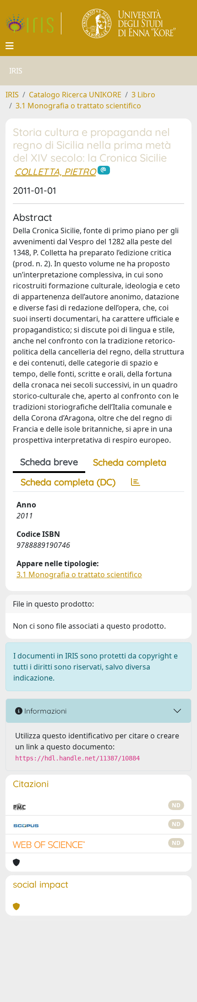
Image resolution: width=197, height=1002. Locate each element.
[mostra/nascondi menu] (9, 46)
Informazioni (44, 710)
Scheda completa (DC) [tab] (68, 482)
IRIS (12, 95)
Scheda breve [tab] (49, 461)
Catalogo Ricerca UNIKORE (75, 95)
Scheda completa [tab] (129, 462)
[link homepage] (33, 23)
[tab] (135, 482)
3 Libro (143, 95)
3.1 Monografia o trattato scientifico (78, 106)
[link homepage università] (129, 23)
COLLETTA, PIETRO (55, 171)
